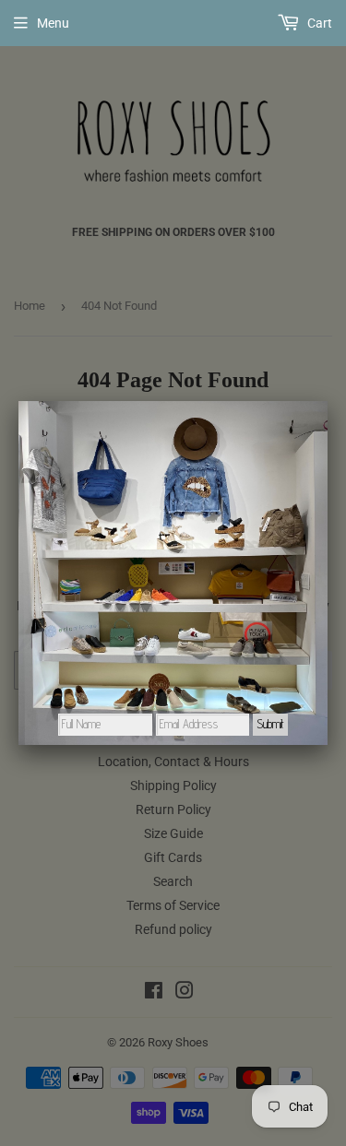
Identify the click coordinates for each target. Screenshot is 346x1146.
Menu (53, 23)
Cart (318, 23)
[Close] (327, 401)
